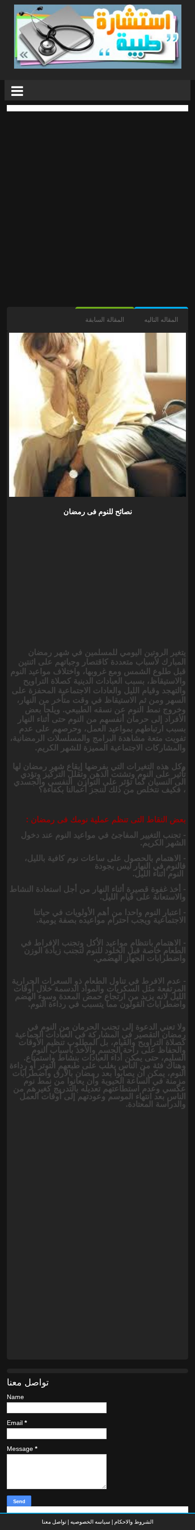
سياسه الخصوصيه (90, 1522)
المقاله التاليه (161, 319)
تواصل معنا (54, 1522)
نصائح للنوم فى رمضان (97, 511)
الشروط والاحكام (133, 1522)
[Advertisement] (97, 209)
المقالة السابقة (104, 319)
